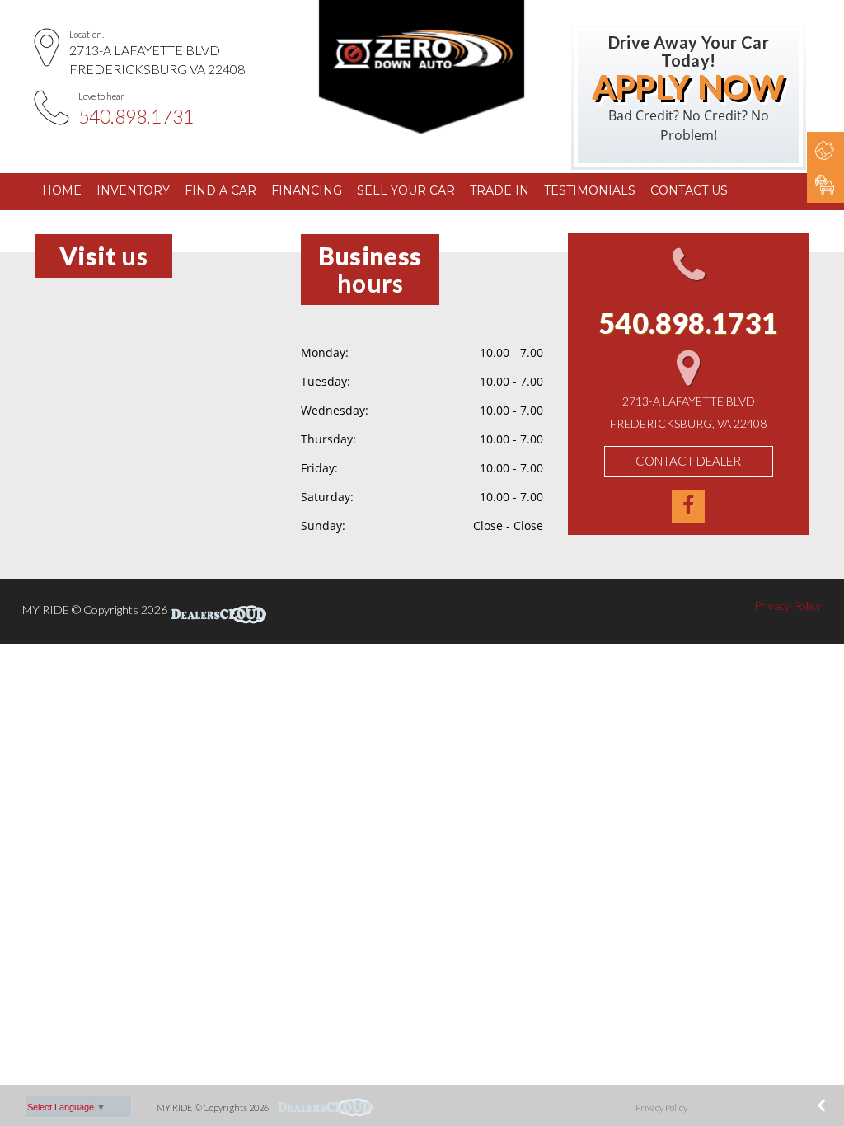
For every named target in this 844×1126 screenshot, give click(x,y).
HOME (62, 190)
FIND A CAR (220, 190)
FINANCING (306, 190)
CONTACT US (689, 190)
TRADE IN (499, 190)
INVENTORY (133, 190)
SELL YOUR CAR (406, 190)
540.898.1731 (136, 116)
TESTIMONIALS (589, 190)
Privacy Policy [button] (788, 605)
